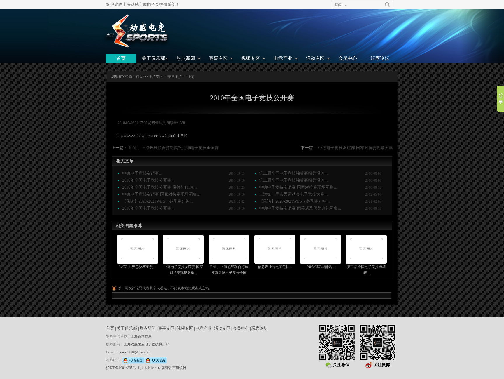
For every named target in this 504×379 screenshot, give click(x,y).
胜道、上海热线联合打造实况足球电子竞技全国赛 (174, 148)
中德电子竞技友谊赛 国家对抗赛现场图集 (355, 148)
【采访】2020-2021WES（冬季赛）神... (157, 201)
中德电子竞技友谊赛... (142, 173)
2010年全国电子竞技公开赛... (148, 180)
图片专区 (156, 76)
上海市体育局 (141, 336)
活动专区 (315, 58)
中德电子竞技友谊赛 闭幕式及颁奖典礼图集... (300, 208)
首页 (121, 58)
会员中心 (347, 58)
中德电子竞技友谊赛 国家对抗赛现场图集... (298, 187)
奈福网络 (165, 368)
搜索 (387, 4)
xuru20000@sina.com (135, 352)
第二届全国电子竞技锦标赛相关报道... (293, 173)
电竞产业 (283, 58)
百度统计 (179, 368)
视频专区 (250, 58)
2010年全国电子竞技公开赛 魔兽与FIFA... (159, 187)
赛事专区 (218, 58)
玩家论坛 (380, 58)
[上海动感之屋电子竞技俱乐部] (136, 31)
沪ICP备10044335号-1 (122, 368)
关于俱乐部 (153, 58)
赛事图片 (175, 76)
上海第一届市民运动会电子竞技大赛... (293, 194)
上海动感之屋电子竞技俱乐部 (146, 344)
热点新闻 (185, 58)
